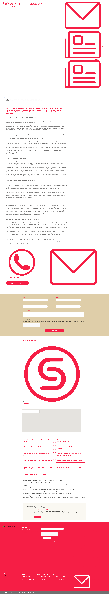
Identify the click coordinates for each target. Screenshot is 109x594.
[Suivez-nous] (91, 576)
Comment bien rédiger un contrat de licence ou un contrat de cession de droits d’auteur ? (38, 461)
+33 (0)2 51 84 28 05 (38, 2)
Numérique (73, 93)
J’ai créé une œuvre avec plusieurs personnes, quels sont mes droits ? (69, 440)
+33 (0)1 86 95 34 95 (37, 4)
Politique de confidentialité (59, 319)
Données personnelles (84, 93)
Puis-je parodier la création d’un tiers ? (35, 474)
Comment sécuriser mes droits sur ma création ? (70, 460)
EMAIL (24, 304)
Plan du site (31, 592)
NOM (24, 297)
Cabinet (105, 93)
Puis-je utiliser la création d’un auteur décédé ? (37, 453)
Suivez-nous (94, 579)
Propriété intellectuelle (61, 93)
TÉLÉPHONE (58, 304)
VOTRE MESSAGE (26, 310)
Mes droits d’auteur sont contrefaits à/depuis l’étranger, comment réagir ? (69, 454)
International (96, 93)
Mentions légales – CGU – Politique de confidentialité (16, 592)
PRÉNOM (57, 297)
